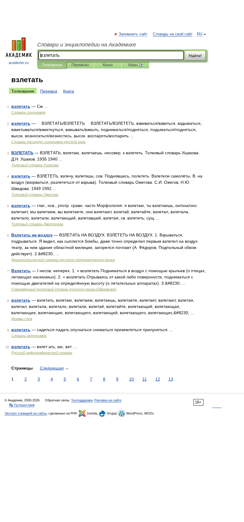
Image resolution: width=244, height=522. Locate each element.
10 (131, 379)
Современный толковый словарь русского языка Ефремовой (63, 289)
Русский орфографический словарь (41, 353)
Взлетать (21, 270)
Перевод (48, 91)
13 (170, 379)
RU (199, 34)
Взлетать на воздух (32, 235)
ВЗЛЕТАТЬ (22, 152)
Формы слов (21, 319)
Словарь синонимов (28, 112)
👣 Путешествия (22, 405)
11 (144, 379)
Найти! (195, 55)
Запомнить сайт (133, 34)
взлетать (20, 106)
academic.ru (19, 63)
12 (157, 379)
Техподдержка (82, 400)
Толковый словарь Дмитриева (37, 224)
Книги (108, 65)
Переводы (80, 65)
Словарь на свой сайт (173, 34)
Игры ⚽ (135, 65)
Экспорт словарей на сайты (25, 413)
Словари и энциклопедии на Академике (86, 45)
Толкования (52, 65)
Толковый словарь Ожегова (34, 195)
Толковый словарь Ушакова (35, 165)
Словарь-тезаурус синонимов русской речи (48, 142)
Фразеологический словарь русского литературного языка (63, 260)
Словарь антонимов (28, 336)
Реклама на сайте (107, 400)
